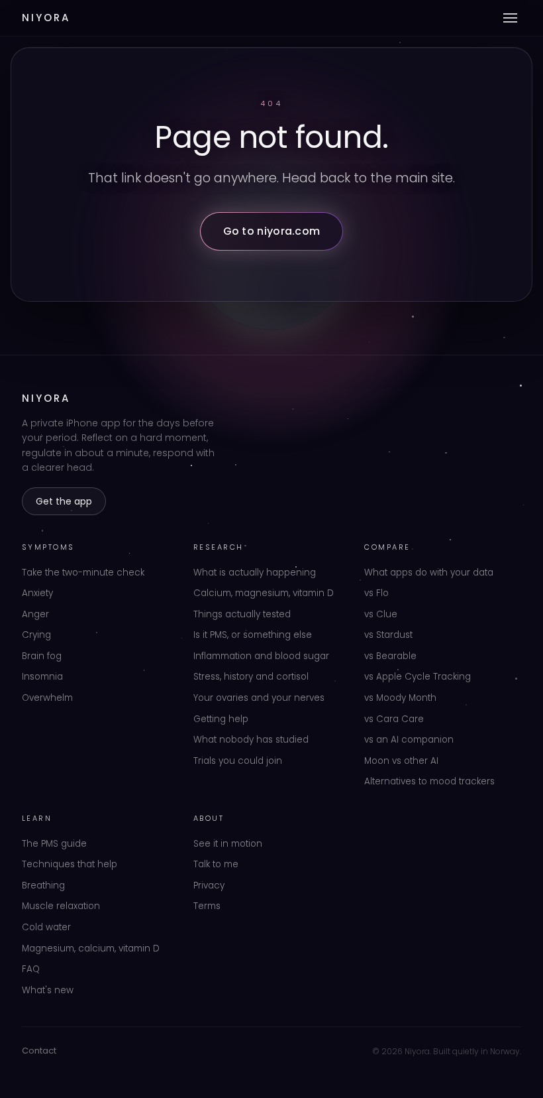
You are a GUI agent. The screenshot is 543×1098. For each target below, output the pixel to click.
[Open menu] (510, 18)
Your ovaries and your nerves (258, 698)
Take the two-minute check (83, 572)
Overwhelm (47, 698)
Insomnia (42, 676)
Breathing (43, 885)
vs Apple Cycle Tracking (417, 676)
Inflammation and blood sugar (261, 656)
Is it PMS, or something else (252, 635)
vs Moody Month (400, 698)
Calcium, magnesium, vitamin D (263, 593)
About (208, 818)
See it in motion (227, 843)
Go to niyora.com (272, 231)
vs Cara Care (394, 719)
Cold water (46, 927)
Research (218, 547)
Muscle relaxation (61, 906)
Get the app (64, 501)
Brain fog (42, 656)
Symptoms (48, 547)
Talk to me (215, 864)
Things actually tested (242, 614)
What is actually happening (254, 572)
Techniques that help (69, 864)
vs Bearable (390, 656)
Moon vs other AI (401, 761)
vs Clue (380, 614)
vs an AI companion (409, 739)
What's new (48, 990)
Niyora (46, 18)
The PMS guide (54, 843)
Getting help (220, 719)
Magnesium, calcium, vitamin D (91, 948)
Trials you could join (237, 761)
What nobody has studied (251, 739)
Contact (39, 1050)
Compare (387, 547)
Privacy (208, 885)
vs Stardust (388, 635)
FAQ (31, 969)
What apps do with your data (428, 572)
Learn (37, 818)
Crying (36, 635)
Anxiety (37, 593)
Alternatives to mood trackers (429, 781)
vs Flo (376, 593)
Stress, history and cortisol (251, 676)
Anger (35, 614)
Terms (207, 906)
